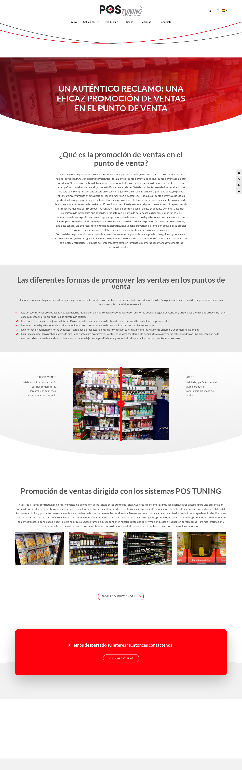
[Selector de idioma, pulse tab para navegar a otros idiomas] (223, 10)
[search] (209, 10)
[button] (121, 596)
